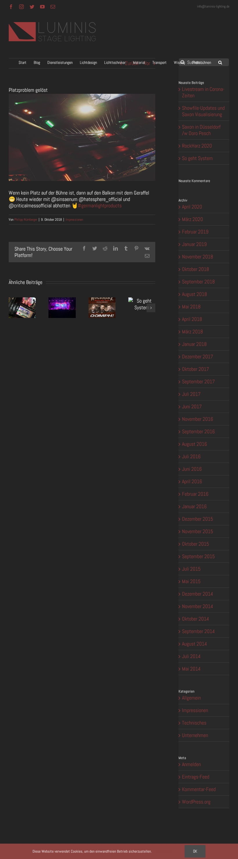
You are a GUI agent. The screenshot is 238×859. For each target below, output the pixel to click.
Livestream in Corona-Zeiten (203, 92)
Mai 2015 (191, 581)
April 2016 (192, 481)
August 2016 (194, 444)
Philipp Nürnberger (25, 219)
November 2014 (197, 606)
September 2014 (198, 631)
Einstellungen (163, 851)
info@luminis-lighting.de (213, 6)
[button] (220, 62)
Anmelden (191, 764)
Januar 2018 (194, 344)
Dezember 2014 (197, 593)
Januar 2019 (194, 244)
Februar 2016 (195, 493)
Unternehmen (195, 735)
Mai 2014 (191, 668)
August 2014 (194, 643)
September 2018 (198, 281)
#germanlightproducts (100, 205)
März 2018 (192, 331)
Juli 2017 (191, 394)
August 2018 (194, 294)
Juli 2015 (191, 568)
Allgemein (191, 698)
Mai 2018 (191, 306)
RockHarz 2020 (197, 145)
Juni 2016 (192, 469)
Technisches (194, 723)
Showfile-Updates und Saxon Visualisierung (203, 111)
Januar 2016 (194, 506)
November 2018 (197, 256)
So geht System (197, 158)
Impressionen (74, 219)
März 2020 (192, 219)
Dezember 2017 (197, 356)
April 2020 (192, 206)
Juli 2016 (191, 456)
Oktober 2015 (195, 543)
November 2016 (197, 419)
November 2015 (197, 531)
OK (195, 851)
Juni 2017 (192, 406)
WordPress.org (196, 801)
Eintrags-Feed (195, 776)
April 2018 (192, 319)
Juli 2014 (191, 656)
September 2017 (198, 381)
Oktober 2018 (195, 269)
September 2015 (198, 556)
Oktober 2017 (195, 369)
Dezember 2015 (197, 518)
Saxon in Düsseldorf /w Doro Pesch (201, 129)
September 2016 (198, 431)
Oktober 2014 (195, 618)
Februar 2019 (195, 231)
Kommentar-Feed (199, 789)
